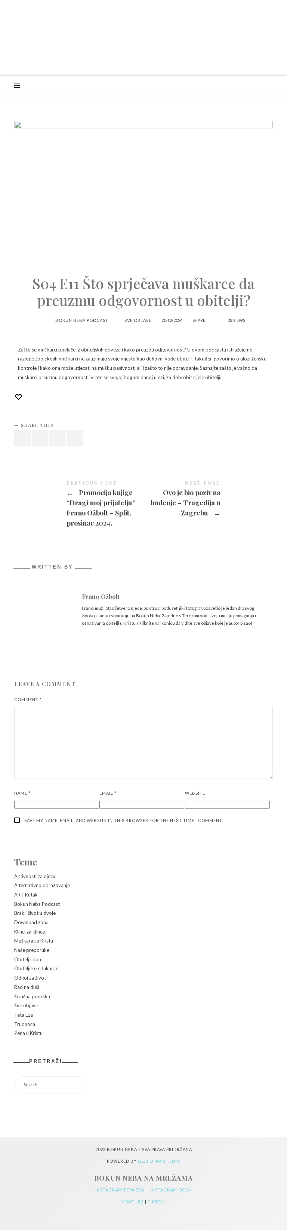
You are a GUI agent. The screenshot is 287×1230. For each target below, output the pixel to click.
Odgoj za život (30, 978)
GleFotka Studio (159, 1161)
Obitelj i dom (28, 959)
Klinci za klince (29, 932)
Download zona (31, 923)
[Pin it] (57, 438)
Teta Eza (23, 1015)
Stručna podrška (32, 996)
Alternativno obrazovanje (42, 886)
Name (22, 793)
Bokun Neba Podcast (81, 320)
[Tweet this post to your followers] (40, 438)
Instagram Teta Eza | (122, 1189)
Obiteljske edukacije (36, 969)
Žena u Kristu (28, 1033)
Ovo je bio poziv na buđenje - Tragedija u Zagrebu (208, 500)
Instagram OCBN (171, 1189)
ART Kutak (26, 895)
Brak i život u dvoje (35, 913)
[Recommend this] (213, 316)
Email (108, 793)
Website (195, 793)
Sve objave (137, 320)
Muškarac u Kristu (33, 941)
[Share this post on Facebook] (22, 438)
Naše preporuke (31, 950)
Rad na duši (26, 987)
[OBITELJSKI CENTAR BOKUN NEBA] (143, 37)
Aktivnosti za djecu (34, 876)
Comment (28, 699)
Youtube (133, 1201)
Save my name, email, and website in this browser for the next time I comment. (123, 820)
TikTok (157, 1201)
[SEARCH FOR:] (143, 1085)
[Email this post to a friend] (75, 438)
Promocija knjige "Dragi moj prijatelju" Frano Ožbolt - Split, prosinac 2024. (79, 505)
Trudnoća (24, 1024)
